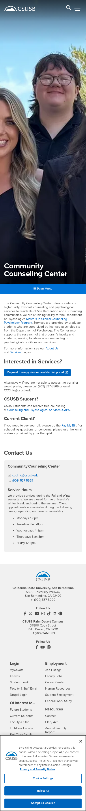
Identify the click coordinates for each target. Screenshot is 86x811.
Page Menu (44, 289)
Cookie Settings (43, 778)
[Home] (19, 8)
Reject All (43, 791)
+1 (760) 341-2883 (43, 633)
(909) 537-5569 (22, 480)
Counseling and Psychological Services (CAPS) (38, 410)
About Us (52, 348)
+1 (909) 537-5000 (43, 600)
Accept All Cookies (43, 803)
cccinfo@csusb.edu (25, 475)
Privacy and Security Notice (37, 769)
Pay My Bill (69, 425)
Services (16, 352)
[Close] (81, 741)
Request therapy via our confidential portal (35, 372)
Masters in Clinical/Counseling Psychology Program (35, 321)
